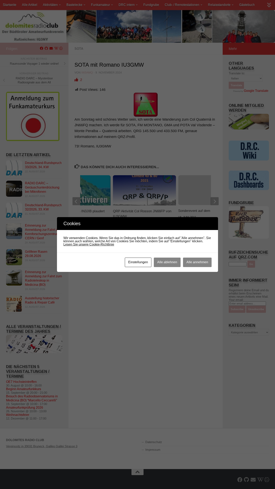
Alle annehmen (197, 262)
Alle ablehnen (167, 262)
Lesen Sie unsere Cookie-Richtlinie (88, 244)
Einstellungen (138, 262)
